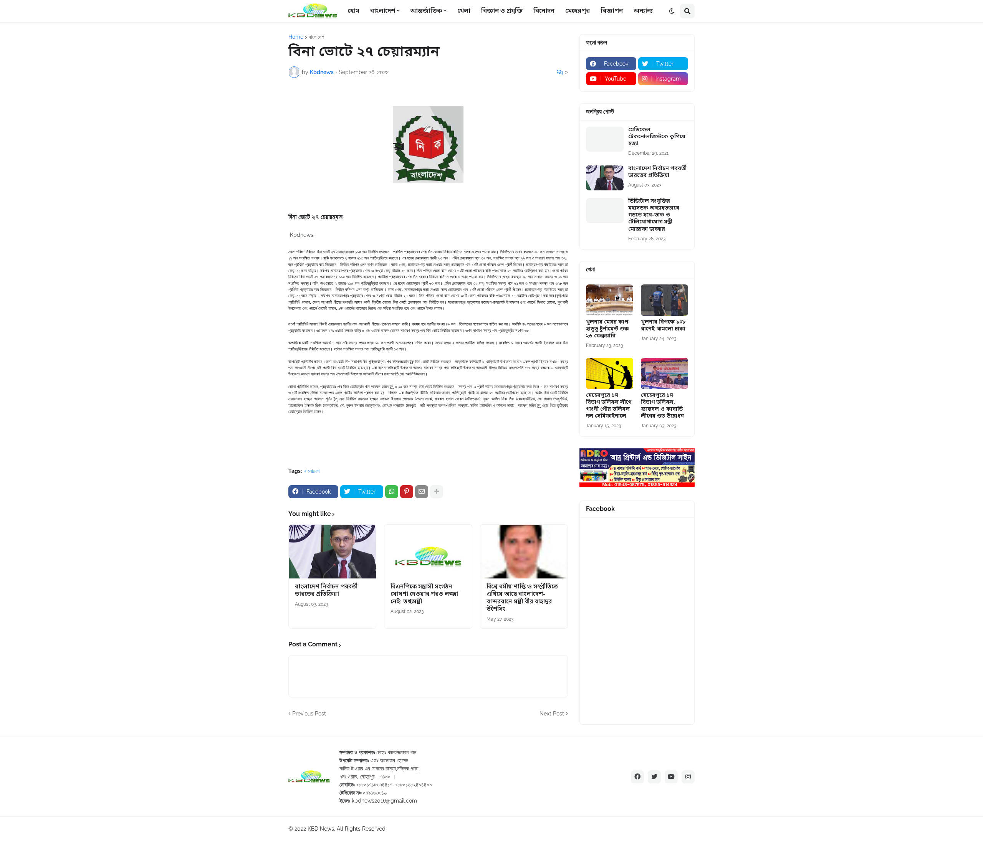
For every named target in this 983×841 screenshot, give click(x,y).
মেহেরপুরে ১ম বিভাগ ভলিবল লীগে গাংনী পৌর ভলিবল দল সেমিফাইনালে (608, 406)
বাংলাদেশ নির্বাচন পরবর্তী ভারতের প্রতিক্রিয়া (326, 590)
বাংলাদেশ (316, 37)
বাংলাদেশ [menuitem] (382, 11)
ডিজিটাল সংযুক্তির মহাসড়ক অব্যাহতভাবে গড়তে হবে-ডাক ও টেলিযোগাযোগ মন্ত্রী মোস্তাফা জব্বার (653, 215)
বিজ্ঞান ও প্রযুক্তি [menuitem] (502, 11)
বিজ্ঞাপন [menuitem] (612, 11)
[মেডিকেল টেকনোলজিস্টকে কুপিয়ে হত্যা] (605, 139)
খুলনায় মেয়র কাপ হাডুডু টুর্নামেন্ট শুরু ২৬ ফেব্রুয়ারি (607, 329)
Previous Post (309, 713)
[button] (671, 11)
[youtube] (671, 776)
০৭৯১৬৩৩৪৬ (375, 793)
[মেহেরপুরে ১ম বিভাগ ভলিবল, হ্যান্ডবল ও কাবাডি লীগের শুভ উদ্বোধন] (664, 373)
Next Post (551, 713)
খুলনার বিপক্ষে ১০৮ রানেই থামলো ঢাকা (663, 326)
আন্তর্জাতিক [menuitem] (426, 11)
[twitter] (654, 776)
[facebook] (637, 776)
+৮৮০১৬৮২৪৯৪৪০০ (413, 785)
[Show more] (436, 491)
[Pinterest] (406, 491)
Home (295, 37)
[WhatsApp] (391, 491)
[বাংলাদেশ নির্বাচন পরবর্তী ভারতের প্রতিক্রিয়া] (332, 551)
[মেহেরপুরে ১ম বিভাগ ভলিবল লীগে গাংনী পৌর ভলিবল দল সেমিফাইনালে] (609, 373)
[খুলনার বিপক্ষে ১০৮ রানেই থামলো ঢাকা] (664, 300)
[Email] (421, 491)
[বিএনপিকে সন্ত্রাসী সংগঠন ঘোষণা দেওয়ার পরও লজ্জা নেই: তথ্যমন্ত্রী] (428, 551)
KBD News (321, 829)
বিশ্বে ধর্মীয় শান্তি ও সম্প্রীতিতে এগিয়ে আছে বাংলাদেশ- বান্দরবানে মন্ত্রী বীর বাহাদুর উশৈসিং (522, 598)
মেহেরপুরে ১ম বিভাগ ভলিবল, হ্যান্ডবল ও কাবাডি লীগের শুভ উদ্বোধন (662, 406)
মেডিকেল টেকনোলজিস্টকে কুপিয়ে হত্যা (656, 137)
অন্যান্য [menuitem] (643, 11)
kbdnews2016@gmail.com (384, 801)
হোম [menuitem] (353, 11)
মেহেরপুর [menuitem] (577, 11)
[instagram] (688, 776)
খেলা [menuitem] (463, 11)
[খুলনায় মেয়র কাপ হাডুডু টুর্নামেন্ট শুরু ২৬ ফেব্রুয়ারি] (609, 300)
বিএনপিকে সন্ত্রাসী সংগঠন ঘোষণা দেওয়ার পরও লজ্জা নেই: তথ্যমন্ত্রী (424, 594)
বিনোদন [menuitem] (543, 11)
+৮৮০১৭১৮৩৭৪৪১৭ (374, 785)
